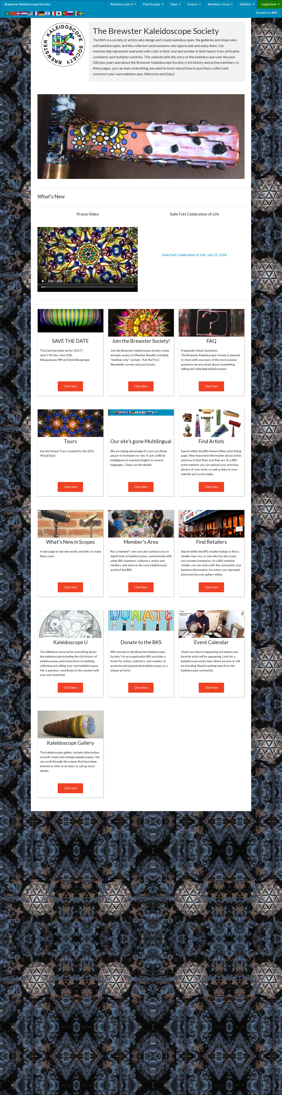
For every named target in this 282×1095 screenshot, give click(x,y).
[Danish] (19, 13)
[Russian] (70, 13)
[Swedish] (82, 13)
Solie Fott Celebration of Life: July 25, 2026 (194, 255)
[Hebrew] (47, 13)
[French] (36, 13)
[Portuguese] (65, 13)
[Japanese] (59, 13)
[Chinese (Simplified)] (13, 13)
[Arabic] (7, 13)
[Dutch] (25, 13)
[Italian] (53, 13)
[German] (42, 13)
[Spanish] (76, 13)
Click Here (70, 386)
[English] (30, 13)
